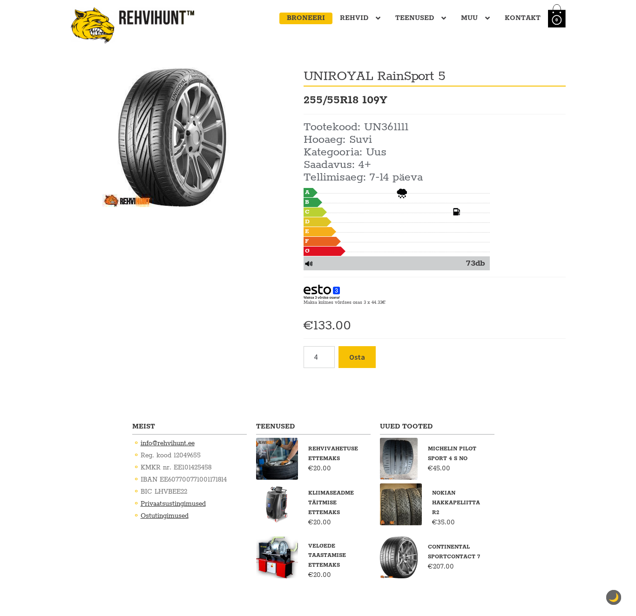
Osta (357, 357)
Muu (469, 18)
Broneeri (306, 18)
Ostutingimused (165, 516)
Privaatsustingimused (173, 504)
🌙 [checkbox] (614, 597)
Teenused (414, 18)
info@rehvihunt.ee (168, 443)
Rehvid (354, 18)
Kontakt (523, 18)
